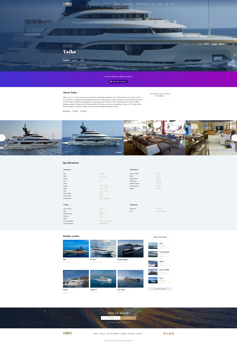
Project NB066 (164, 270)
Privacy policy (131, 333)
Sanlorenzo (161, 265)
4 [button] (121, 152)
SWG (161, 244)
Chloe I (161, 261)
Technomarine (164, 252)
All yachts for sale (160, 288)
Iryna (161, 278)
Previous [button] (3, 137)
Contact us (139, 333)
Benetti (64, 292)
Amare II (93, 290)
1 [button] (116, 152)
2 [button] (117, 152)
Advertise (96, 333)
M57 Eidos (121, 290)
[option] (31, 137)
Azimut (161, 248)
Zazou (65, 290)
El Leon (93, 260)
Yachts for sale (128, 4)
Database (117, 4)
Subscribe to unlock (119, 81)
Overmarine (93, 262)
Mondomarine (121, 292)
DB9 (64, 260)
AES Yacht (161, 274)
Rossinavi (120, 262)
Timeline (160, 4)
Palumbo (66, 60)
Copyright (123, 333)
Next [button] (234, 137)
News (153, 4)
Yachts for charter (142, 4)
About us (102, 333)
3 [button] (119, 152)
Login (172, 4)
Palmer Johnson (66, 262)
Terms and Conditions (113, 333)
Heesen (92, 292)
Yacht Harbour (67, 4)
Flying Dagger (123, 260)
